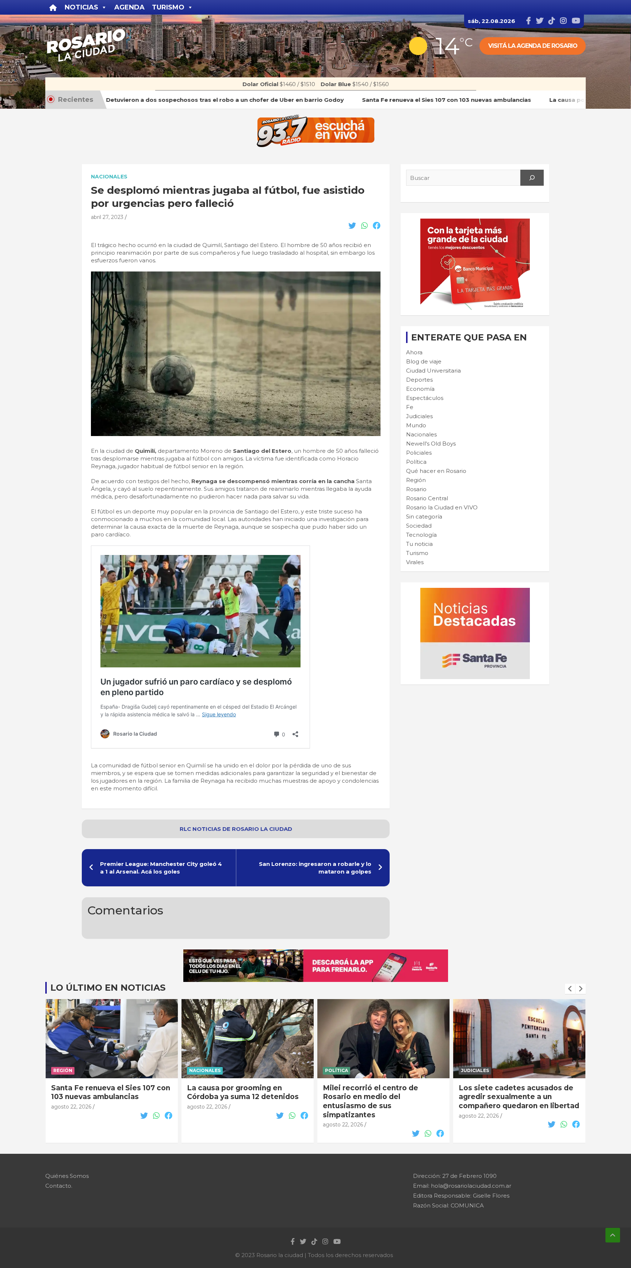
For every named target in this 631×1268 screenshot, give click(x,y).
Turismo (417, 553)
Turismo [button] (168, 7)
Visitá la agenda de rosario (532, 45)
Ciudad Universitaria (433, 370)
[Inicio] (53, 7)
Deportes (419, 379)
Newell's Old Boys (431, 443)
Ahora (414, 352)
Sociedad (419, 525)
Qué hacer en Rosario (436, 470)
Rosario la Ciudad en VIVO (442, 507)
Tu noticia (419, 543)
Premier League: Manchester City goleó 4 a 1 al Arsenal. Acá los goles (161, 867)
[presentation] (570, 989)
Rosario (416, 489)
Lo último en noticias (107, 987)
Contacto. (58, 1185)
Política (416, 461)
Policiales (419, 452)
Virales (415, 562)
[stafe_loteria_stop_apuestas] (315, 953)
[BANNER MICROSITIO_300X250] (475, 591)
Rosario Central (427, 498)
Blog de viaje (423, 361)
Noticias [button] (81, 7)
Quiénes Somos (67, 1175)
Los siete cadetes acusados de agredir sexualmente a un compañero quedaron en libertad (519, 1097)
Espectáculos (424, 397)
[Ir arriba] (612, 1235)
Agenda (129, 7)
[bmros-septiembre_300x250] (475, 222)
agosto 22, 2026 (71, 1106)
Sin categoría (424, 516)
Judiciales (419, 416)
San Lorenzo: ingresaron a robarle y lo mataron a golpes (315, 867)
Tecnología (421, 534)
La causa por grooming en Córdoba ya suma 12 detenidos (243, 1092)
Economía (420, 388)
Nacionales (109, 176)
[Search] (532, 178)
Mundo (416, 425)
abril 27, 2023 (107, 217)
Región (416, 480)
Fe (409, 407)
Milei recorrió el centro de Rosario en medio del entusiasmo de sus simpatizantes (370, 1101)
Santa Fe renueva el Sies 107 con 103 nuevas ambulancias (110, 1092)
